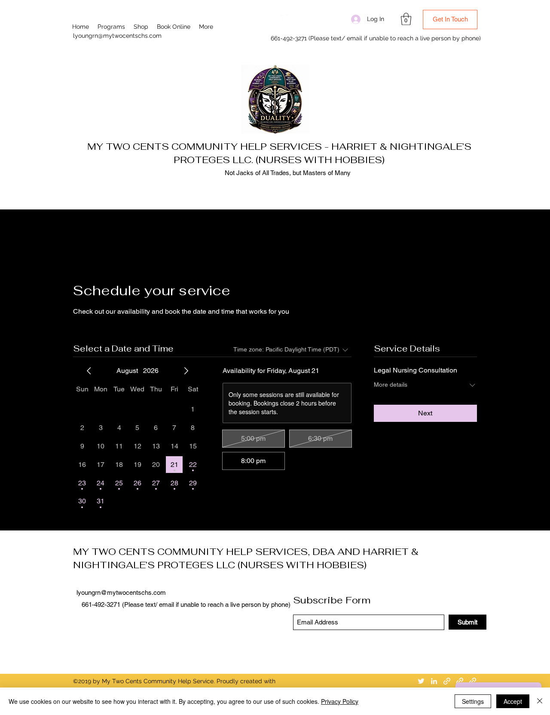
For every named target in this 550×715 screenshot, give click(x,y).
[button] (406, 19)
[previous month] (89, 371)
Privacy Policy (339, 701)
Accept (513, 701)
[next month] (186, 371)
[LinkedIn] (297, 19)
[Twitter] (284, 19)
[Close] (540, 701)
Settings (473, 701)
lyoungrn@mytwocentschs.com (117, 35)
